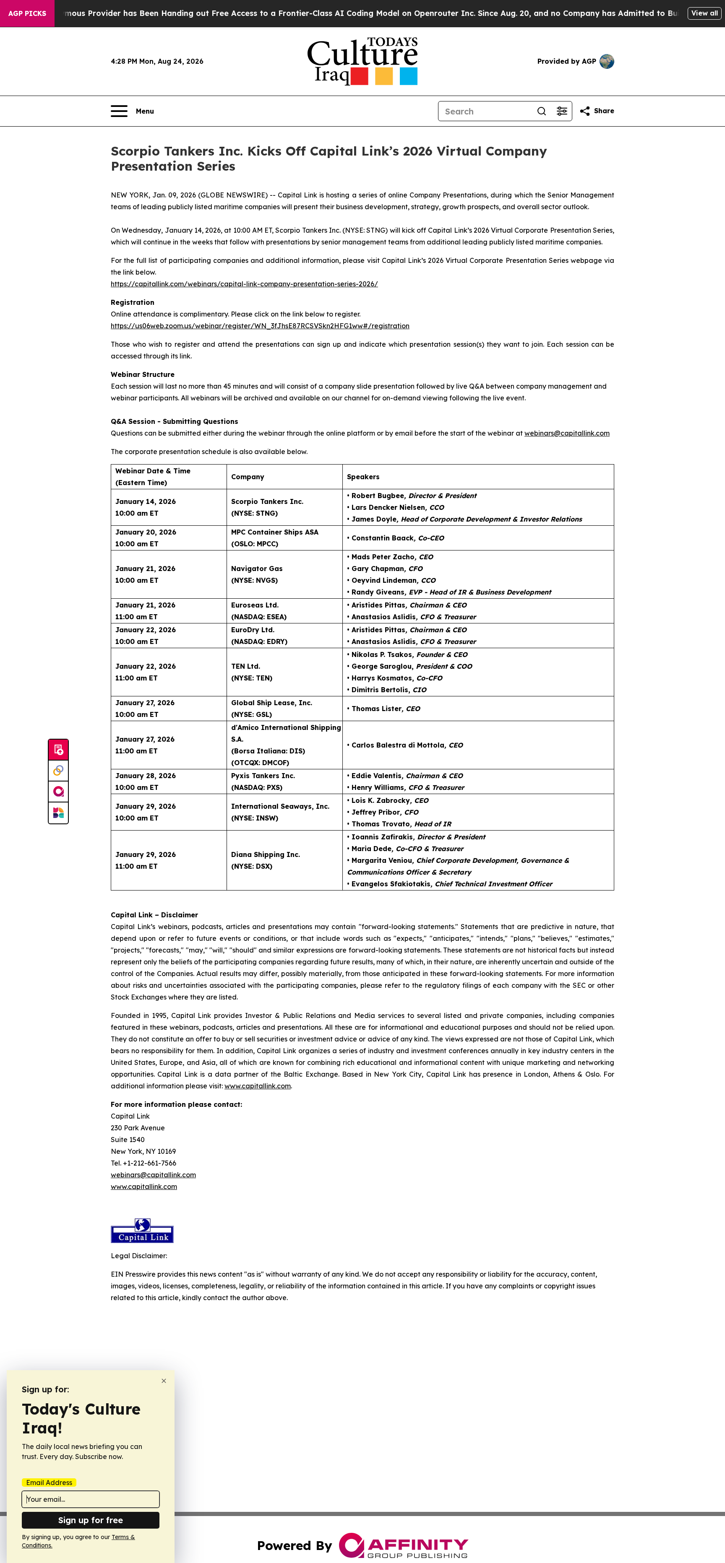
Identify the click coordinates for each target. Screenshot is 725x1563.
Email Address (49, 1482)
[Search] (542, 111)
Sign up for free (90, 1520)
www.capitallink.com (144, 1186)
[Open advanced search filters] (562, 111)
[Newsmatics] (58, 812)
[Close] (164, 1381)
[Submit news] (58, 750)
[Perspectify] (58, 771)
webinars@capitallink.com (153, 1175)
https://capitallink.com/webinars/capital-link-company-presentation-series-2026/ (244, 284)
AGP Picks (27, 13)
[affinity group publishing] (58, 792)
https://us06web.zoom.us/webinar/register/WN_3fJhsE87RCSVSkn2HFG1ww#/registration (260, 326)
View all (704, 13)
